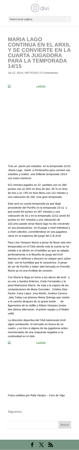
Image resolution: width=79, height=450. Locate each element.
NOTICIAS (31, 72)
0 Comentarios (49, 72)
